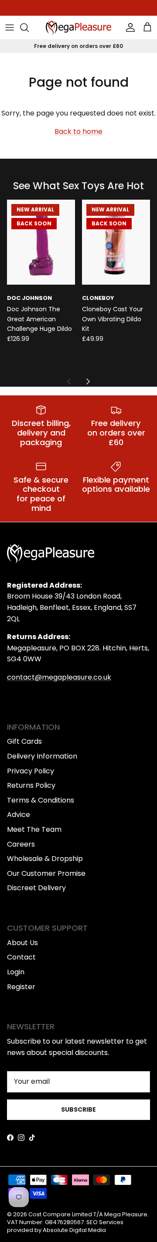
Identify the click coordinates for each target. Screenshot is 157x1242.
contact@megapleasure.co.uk (59, 677)
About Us (22, 943)
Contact (21, 957)
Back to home (78, 131)
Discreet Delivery (36, 888)
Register (21, 987)
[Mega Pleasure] (78, 27)
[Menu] (9, 27)
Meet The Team (34, 829)
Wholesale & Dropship (45, 859)
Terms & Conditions (40, 800)
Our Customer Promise (46, 873)
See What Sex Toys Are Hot (78, 186)
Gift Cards (24, 741)
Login (15, 972)
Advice (18, 815)
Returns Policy (31, 785)
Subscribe (78, 1109)
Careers (21, 844)
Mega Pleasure (125, 1214)
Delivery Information (42, 756)
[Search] (28, 27)
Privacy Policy (30, 771)
